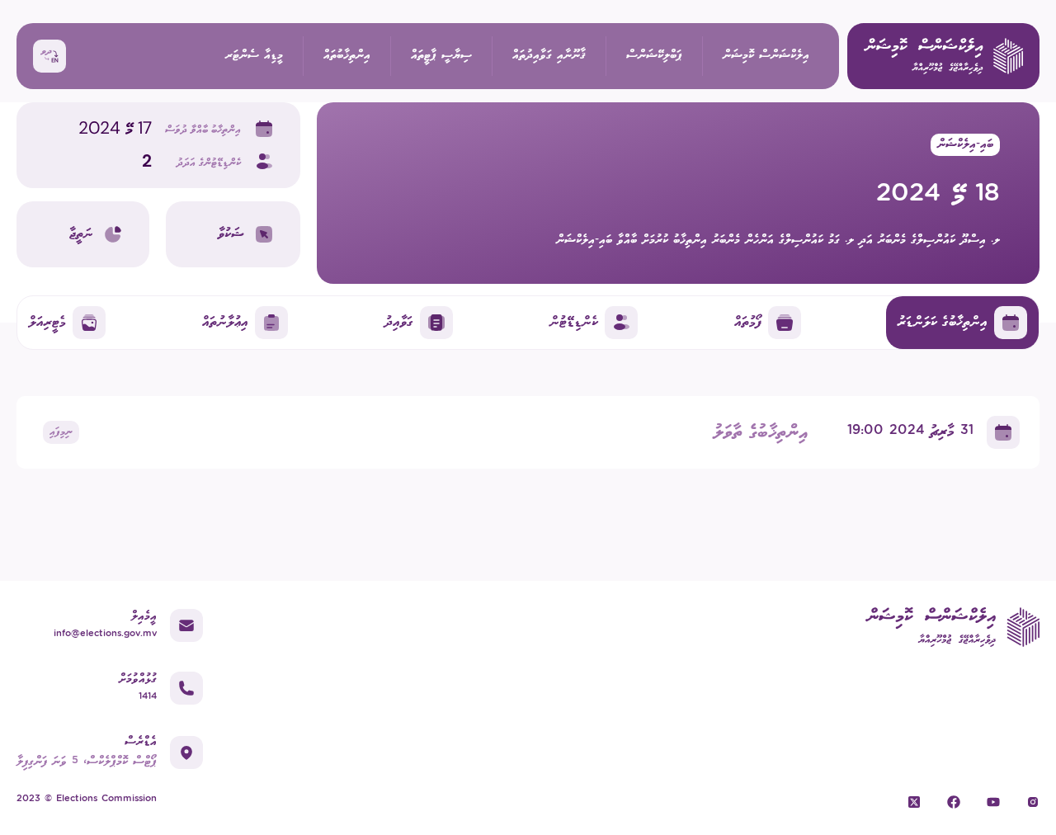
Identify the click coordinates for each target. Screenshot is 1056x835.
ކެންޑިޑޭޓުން (573, 322)
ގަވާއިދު (398, 322)
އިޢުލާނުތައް (225, 322)
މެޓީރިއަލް (47, 322)
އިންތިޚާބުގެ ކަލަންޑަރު (943, 322)
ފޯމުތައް (747, 322)
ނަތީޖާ (81, 234)
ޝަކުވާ (231, 234)
